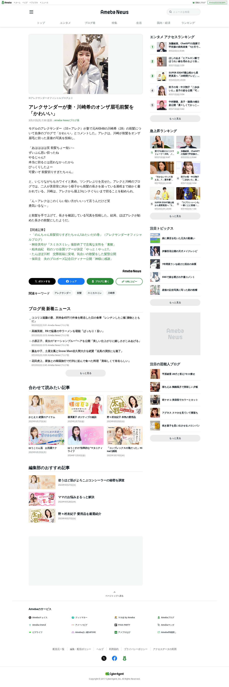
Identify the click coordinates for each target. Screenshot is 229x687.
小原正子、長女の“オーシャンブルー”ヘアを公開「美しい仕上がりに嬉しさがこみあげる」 (86, 341)
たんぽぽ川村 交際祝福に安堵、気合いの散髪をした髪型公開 (74, 254)
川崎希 (111, 292)
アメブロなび (124, 632)
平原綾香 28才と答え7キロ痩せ (178, 373)
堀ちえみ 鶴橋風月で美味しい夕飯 (180, 386)
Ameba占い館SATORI (85, 632)
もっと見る (86, 373)
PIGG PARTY (124, 624)
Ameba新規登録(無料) (217, 2)
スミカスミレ (95, 292)
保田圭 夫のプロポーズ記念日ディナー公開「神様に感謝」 (72, 259)
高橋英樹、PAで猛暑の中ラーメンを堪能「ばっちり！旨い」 (68, 331)
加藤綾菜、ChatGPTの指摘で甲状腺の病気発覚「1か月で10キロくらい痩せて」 (184, 47)
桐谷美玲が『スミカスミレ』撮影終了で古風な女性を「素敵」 (74, 244)
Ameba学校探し (168, 632)
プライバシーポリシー (136, 649)
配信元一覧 (58, 649)
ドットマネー (81, 617)
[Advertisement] (59, 560)
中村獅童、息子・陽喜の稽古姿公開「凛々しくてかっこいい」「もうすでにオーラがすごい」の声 (184, 106)
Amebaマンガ (167, 624)
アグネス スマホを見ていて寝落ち (180, 412)
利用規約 (114, 649)
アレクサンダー (62, 292)
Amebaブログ (167, 617)
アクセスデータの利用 (165, 649)
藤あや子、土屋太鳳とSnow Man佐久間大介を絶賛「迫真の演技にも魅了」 (78, 351)
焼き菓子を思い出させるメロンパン (181, 425)
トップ (41, 23)
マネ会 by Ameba (126, 617)
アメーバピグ (81, 624)
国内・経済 (163, 23)
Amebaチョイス (39, 617)
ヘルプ (100, 649)
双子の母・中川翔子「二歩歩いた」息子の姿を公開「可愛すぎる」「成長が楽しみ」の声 (184, 91)
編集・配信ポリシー (80, 649)
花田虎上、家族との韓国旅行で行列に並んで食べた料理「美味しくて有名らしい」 (81, 361)
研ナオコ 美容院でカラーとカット (180, 399)
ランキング (188, 23)
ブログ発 (90, 23)
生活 (139, 23)
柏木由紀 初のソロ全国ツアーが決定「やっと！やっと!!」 (72, 249)
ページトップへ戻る (114, 595)
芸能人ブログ (200, 2)
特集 (114, 23)
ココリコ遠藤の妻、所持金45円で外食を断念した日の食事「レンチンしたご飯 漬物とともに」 (86, 319)
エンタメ (65, 23)
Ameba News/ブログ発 (66, 120)
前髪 (79, 292)
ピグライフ (37, 632)
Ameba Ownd (39, 624)
